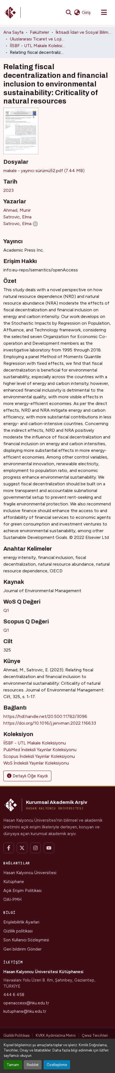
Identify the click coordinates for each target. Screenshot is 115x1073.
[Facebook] (8, 848)
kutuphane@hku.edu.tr (24, 1011)
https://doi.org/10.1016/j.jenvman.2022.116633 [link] (49, 723)
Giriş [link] (86, 12)
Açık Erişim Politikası (22, 890)
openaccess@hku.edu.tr (26, 1003)
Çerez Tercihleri (95, 1035)
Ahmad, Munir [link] (17, 210)
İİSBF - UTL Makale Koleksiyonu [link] (38, 45)
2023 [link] (8, 190)
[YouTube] (49, 848)
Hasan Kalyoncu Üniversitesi (29, 872)
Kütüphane (13, 881)
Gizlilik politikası (18, 931)
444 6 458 (13, 994)
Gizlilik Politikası (16, 1035)
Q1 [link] (6, 610)
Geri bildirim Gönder (22, 949)
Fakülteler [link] (39, 32)
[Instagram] (35, 848)
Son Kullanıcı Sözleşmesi (26, 939)
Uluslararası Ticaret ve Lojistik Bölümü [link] (38, 39)
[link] (57, 170)
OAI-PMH (12, 899)
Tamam (13, 1065)
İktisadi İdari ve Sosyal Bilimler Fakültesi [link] (83, 32)
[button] (12, 12)
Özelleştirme (57, 1065)
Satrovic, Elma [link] (17, 217)
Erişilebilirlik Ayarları (21, 922)
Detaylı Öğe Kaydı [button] (29, 775)
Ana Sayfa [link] (13, 32)
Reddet (33, 1065)
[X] (22, 848)
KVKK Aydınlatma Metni (56, 1035)
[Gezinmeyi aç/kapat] (104, 12)
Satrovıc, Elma (17, 223)
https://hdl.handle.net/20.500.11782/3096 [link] (45, 716)
